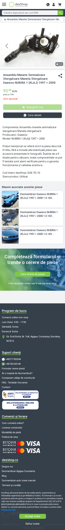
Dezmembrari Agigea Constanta (18, 471)
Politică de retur (10, 437)
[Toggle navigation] (5, 4)
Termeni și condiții (11, 485)
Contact (6, 387)
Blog (4, 475)
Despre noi (7, 466)
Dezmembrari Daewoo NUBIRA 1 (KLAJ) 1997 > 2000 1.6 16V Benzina (39, 196)
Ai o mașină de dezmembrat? (17, 373)
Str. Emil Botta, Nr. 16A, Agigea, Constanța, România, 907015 (33, 338)
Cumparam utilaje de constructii (18, 377)
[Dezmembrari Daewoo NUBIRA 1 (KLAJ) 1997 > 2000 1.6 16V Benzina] (10, 199)
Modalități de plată (11, 432)
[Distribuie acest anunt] (60, 76)
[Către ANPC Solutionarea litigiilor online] (32, 394)
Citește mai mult (8, 510)
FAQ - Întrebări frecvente (14, 382)
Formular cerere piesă (13, 368)
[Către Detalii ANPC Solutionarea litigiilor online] (32, 405)
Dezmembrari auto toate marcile (18, 480)
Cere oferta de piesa (33, 274)
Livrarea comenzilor (12, 427)
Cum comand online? (13, 423)
